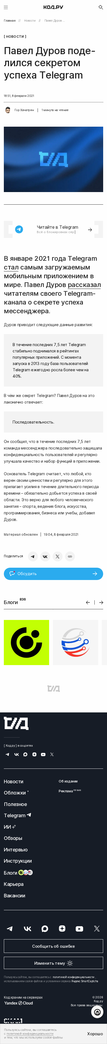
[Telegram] (33, 556)
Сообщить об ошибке (53, 946)
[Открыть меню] (6, 7)
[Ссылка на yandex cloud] (23, 1003)
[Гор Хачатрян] (8, 110)
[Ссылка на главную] (16, 723)
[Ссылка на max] (25, 755)
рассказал (84, 285)
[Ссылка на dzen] (34, 755)
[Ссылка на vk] (16, 755)
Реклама (68, 791)
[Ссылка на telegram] (7, 755)
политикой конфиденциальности (73, 977)
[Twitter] (58, 556)
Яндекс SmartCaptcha (85, 981)
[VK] (45, 556)
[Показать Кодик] (97, 1011)
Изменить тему (49, 963)
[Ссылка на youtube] (43, 755)
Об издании (68, 781)
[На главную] (53, 7)
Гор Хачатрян (24, 110)
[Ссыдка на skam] (13, 1021)
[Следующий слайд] (101, 602)
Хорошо (95, 1033)
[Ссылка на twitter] (52, 755)
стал (11, 267)
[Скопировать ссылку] (70, 556)
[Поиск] (101, 7)
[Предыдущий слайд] (88, 603)
